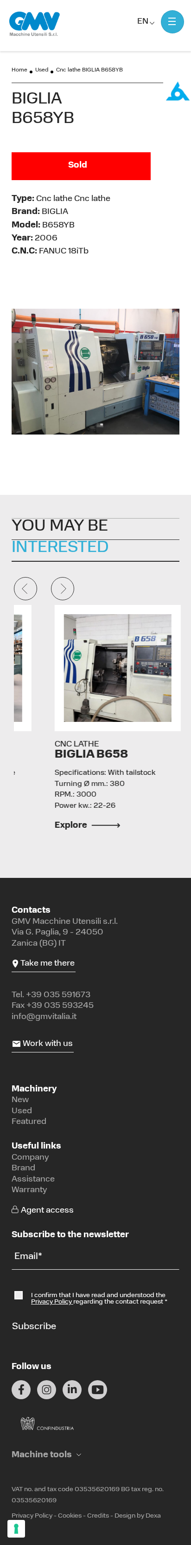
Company (30, 1158)
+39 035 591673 (58, 995)
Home (19, 70)
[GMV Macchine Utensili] (34, 24)
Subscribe (34, 1326)
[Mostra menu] (172, 21)
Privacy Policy (52, 1301)
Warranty (29, 1190)
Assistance (33, 1179)
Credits (98, 1516)
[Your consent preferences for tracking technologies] (16, 1529)
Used (41, 70)
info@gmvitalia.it (44, 1017)
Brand (23, 1168)
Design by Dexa (138, 1516)
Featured (29, 1122)
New (20, 1100)
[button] (46, 1455)
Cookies (70, 1516)
